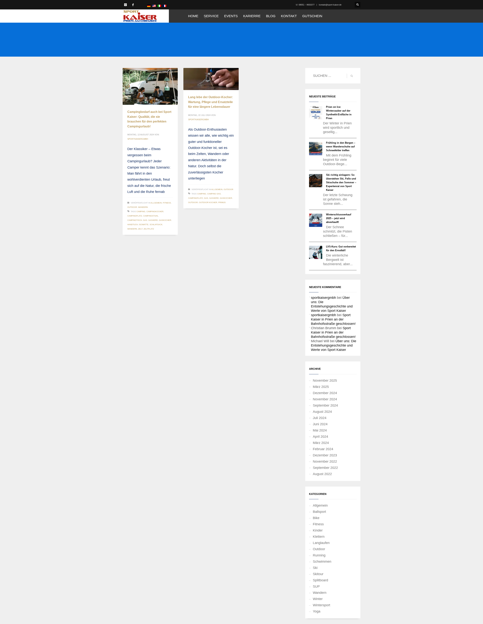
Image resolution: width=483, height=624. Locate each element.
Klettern (319, 536)
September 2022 (325, 468)
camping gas (214, 194)
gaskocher (165, 220)
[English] (154, 5)
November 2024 (325, 399)
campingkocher (154, 211)
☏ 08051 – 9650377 (305, 5)
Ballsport (319, 512)
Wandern (143, 207)
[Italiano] (159, 5)
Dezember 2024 (325, 393)
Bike (316, 518)
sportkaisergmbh (137, 139)
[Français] (164, 5)
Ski (315, 568)
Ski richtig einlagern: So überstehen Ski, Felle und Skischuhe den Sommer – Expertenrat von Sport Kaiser (341, 182)
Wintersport (321, 605)
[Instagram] (125, 5)
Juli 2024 (319, 418)
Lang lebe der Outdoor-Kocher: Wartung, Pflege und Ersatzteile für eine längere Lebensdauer (210, 102)
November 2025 (325, 380)
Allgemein (156, 203)
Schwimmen (322, 561)
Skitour (318, 574)
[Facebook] (133, 5)
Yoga (316, 611)
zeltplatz (149, 229)
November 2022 (325, 461)
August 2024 (322, 412)
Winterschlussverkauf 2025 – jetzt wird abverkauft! (338, 218)
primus (222, 202)
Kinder (318, 530)
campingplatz (134, 216)
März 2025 (321, 387)
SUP (316, 586)
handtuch (132, 224)
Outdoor (132, 207)
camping (140, 211)
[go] (352, 76)
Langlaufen (321, 543)
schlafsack (156, 224)
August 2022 (322, 474)
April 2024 (320, 436)
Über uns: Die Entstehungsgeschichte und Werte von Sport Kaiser (333, 345)
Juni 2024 (320, 424)
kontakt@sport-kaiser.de (330, 5)
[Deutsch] (149, 5)
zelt (140, 229)
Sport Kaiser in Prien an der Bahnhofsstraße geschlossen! (333, 319)
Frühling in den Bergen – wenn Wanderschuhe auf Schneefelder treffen (340, 146)
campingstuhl (150, 216)
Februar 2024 (323, 449)
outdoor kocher (208, 202)
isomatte (143, 224)
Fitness (167, 203)
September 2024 (325, 405)
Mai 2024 (320, 430)
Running (319, 555)
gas (145, 220)
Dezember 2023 (325, 455)
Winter (318, 599)
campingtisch (134, 220)
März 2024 (321, 443)
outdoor (193, 202)
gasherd (153, 220)
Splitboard (320, 580)
